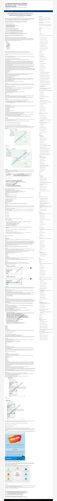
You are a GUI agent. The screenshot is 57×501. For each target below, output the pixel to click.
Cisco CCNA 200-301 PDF (42, 45)
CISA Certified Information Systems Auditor (44, 219)
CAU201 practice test (42, 163)
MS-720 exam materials (42, 271)
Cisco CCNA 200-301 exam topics (43, 42)
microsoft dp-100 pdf (42, 297)
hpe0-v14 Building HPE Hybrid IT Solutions (44, 190)
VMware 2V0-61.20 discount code (43, 335)
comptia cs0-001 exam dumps (43, 139)
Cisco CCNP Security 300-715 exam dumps (44, 75)
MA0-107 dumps (41, 259)
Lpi (39, 257)
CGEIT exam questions (42, 216)
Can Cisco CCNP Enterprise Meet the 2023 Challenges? (45, 25)
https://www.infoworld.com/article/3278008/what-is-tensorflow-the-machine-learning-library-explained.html (21, 370)
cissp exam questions (42, 245)
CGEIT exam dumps (42, 215)
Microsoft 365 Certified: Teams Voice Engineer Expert (45, 263)
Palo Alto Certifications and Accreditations (44, 309)
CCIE (39, 31)
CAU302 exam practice (42, 167)
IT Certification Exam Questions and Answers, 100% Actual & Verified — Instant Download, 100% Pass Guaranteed (16, 5)
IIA (39, 195)
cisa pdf (40, 225)
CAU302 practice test (42, 170)
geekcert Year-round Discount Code (10, 26)
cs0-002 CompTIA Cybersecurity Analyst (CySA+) (45, 154)
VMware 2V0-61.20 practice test (43, 339)
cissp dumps (41, 242)
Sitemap (9, 11)
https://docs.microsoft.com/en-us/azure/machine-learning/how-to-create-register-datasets (16, 246)
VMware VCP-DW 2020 (41, 331)
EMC (39, 173)
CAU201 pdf (41, 162)
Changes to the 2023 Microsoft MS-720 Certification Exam (45, 24)
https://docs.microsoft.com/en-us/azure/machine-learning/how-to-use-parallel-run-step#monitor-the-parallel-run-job (19, 336)
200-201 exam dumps (42, 109)
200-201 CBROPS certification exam (44, 100)
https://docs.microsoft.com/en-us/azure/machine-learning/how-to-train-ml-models (18, 259)
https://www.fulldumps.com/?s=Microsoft (18, 491)
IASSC (39, 192)
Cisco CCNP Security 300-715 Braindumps (44, 72)
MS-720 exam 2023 (42, 270)
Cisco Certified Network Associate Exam (44, 96)
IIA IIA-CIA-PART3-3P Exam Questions (44, 198)
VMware (40, 318)
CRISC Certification (41, 228)
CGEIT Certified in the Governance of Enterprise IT (45, 213)
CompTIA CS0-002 (42, 142)
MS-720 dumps (41, 265)
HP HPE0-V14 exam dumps (43, 186)
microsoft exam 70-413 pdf (43, 288)
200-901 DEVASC (41, 86)
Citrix (39, 112)
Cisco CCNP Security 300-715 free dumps (44, 78)
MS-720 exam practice (42, 273)
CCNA (40, 33)
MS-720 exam (41, 268)
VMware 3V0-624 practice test (43, 327)
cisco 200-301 (41, 93)
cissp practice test (42, 249)
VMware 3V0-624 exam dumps (43, 324)
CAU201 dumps (41, 159)
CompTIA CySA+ (41, 135)
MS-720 (40, 264)
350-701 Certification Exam (43, 63)
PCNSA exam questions (42, 310)
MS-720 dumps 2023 (42, 267)
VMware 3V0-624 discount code (43, 321)
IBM (39, 193)
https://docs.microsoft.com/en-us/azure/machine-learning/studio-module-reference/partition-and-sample (21, 431)
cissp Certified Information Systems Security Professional (46, 238)
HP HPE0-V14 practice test (43, 189)
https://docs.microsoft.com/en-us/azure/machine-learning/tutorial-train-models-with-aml (16, 203)
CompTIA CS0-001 (42, 136)
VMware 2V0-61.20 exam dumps (43, 336)
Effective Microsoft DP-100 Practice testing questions (12, 25)
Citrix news (40, 133)
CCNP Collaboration (41, 54)
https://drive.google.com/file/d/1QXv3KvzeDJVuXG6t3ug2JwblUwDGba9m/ (14, 494)
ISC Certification (41, 237)
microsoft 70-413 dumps (42, 282)
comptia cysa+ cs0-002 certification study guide (45, 145)
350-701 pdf (41, 69)
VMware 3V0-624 (42, 320)
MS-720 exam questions (42, 274)
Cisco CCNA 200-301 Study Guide (43, 48)
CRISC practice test (42, 235)
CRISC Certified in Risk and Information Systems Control (46, 229)
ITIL (39, 251)
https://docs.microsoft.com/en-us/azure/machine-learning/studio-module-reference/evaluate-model (20, 97)
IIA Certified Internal (41, 205)
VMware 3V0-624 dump (42, 323)
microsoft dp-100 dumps (42, 294)
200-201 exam (41, 106)
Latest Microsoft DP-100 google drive (10, 24)
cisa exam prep (41, 222)
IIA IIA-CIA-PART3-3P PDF (42, 201)
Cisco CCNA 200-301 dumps (43, 39)
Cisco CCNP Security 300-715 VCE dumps (44, 84)
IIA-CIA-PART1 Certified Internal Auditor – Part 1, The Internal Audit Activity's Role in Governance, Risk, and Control (46, 207)
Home (5, 11)
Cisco (39, 29)
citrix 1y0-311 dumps (42, 115)
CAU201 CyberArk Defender (43, 157)
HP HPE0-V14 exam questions (43, 187)
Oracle (39, 300)
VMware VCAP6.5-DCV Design (42, 319)
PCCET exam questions (42, 306)
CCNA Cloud (40, 51)
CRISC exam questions (42, 232)
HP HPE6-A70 (41, 176)
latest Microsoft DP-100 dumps (14, 485)
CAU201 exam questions (42, 160)
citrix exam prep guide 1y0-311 (43, 118)
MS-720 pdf (41, 276)
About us (12, 11)
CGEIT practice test (42, 218)
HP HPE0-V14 (41, 184)
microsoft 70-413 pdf (42, 285)
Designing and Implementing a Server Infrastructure (45, 279)
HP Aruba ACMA (41, 175)
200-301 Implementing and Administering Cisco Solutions (46, 35)
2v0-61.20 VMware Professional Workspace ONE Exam (46, 332)
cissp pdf (41, 248)
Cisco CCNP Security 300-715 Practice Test (44, 81)
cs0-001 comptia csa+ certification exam (44, 151)
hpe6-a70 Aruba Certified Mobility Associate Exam (45, 182)
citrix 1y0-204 (41, 124)
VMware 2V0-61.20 (42, 333)
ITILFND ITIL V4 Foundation (43, 254)
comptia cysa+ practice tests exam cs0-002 (44, 148)
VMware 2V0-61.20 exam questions (44, 338)
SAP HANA (40, 315)
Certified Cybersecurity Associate (43, 302)
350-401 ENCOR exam (42, 56)
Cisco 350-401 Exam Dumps (43, 59)
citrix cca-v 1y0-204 (42, 130)
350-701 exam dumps (42, 66)
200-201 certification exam (43, 103)
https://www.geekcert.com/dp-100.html (19, 492)
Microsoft (40, 261)
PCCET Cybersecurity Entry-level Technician (44, 303)
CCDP (40, 30)
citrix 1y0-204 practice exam (43, 127)
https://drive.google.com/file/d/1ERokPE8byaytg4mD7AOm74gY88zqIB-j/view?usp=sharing (16, 33)
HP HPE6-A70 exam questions (43, 179)
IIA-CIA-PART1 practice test (43, 210)
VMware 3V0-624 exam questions (43, 326)
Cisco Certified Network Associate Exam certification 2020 (45, 90)
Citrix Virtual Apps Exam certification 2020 (44, 122)
